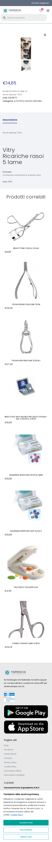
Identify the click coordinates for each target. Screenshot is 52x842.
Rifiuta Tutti (26, 837)
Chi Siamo (8, 749)
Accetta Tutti (26, 822)
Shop (6, 745)
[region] (26, 816)
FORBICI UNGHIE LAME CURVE (26, 643)
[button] (48, 10)
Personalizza (26, 829)
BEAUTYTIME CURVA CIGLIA (26, 248)
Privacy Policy (10, 762)
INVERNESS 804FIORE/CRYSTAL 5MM (26, 475)
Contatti (8, 758)
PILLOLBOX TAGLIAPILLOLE (26, 587)
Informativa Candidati (14, 775)
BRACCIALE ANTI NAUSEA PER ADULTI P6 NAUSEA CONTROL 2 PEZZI (26, 418)
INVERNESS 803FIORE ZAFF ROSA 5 (26, 531)
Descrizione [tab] (10, 119)
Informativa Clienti (12, 771)
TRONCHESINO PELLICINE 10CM (26, 304)
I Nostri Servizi (10, 754)
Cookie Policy (17, 814)
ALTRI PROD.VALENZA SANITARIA (28, 101)
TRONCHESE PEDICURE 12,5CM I (26, 361)
